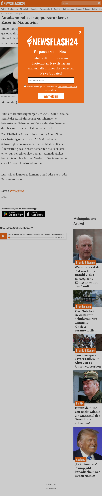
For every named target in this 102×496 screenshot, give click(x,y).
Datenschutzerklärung (68, 86)
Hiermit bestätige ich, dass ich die (42, 86)
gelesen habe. (51, 90)
